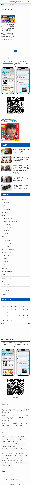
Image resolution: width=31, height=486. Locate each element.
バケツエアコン (8, 224)
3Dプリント (7, 255)
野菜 (10, 465)
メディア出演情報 (8, 249)
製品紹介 (6, 294)
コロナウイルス (20, 451)
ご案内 (5, 212)
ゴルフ (4, 453)
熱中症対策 (5, 462)
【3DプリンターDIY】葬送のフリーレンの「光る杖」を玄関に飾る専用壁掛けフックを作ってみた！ (15, 425)
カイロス (23, 448)
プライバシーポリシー (22, 479)
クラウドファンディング (10, 221)
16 (11, 315)
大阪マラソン (5, 458)
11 (19, 312)
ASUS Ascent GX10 (14, 436)
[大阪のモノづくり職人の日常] (15, 1)
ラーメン (15, 455)
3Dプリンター (5, 436)
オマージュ (7, 261)
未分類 (5, 281)
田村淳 (17, 462)
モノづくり (7, 252)
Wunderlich (22, 443)
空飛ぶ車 (4, 465)
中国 (21, 455)
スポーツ (6, 236)
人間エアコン (8, 233)
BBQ (22, 436)
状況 (11, 462)
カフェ (6, 287)
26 (23, 317)
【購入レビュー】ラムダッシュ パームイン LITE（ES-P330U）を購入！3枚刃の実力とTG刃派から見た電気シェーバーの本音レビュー (15, 418)
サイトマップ (14, 479)
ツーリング (7, 243)
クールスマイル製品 (9, 215)
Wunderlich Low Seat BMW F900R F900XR (11, 446)
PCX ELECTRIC (6, 443)
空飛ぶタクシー (24, 462)
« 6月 (2, 323)
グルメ (6, 290)
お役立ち (6, 206)
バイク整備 (7, 246)
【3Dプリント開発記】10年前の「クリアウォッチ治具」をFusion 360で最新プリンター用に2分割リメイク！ (15, 411)
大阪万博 (12, 458)
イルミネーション (15, 448)
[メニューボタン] (1, 1)
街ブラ (6, 284)
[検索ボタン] (29, 1)
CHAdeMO (12, 439)
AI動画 (6, 202)
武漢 (10, 460)
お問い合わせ (15, 481)
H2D (25, 439)
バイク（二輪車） (8, 240)
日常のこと (7, 278)
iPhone (19, 441)
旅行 (5, 274)
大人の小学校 (7, 271)
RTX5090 (14, 443)
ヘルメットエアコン (9, 227)
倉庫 (5, 265)
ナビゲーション (19, 453)
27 (27, 317)
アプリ (6, 258)
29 (7, 320)
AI (4, 199)
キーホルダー (8, 218)
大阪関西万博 (20, 458)
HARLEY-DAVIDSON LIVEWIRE (9, 441)
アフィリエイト (5, 448)
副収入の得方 (8, 209)
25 (19, 317)
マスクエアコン (8, 230)
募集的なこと (7, 268)
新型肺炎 (4, 460)
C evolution (5, 439)
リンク (9, 479)
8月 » (28, 323)
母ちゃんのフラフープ (18, 460)
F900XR (19, 439)
